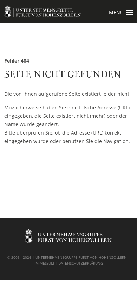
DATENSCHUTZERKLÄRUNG (80, 263)
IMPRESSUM (44, 263)
